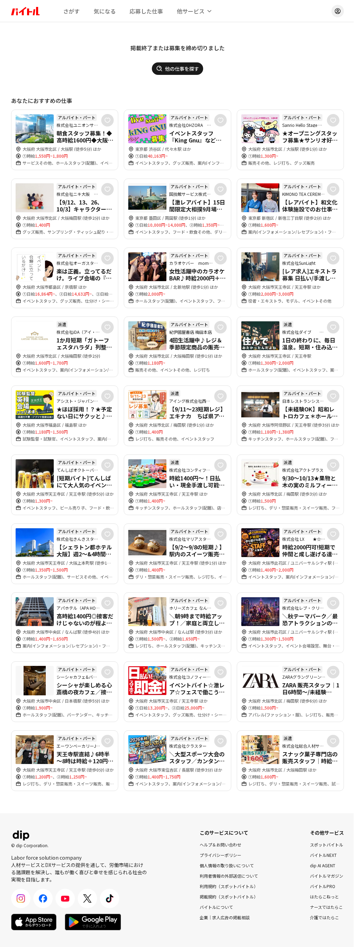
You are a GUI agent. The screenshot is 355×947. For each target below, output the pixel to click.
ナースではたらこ (326, 907)
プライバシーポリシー (220, 855)
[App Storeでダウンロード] (34, 922)
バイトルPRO (322, 886)
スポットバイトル (326, 845)
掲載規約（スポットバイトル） (229, 897)
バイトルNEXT (323, 855)
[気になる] (107, 120)
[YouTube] (65, 898)
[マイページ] (337, 11)
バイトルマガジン (326, 876)
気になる (105, 11)
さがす (71, 11)
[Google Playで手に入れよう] (93, 922)
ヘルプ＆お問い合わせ (220, 845)
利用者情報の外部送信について (229, 876)
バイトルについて (216, 907)
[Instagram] (21, 898)
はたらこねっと (324, 897)
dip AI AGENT (322, 865)
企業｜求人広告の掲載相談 (225, 917)
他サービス (191, 11)
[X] (87, 898)
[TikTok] (109, 898)
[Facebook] (43, 898)
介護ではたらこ (324, 917)
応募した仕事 (146, 11)
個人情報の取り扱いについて (227, 865)
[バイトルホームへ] (25, 11)
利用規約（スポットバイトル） (229, 886)
